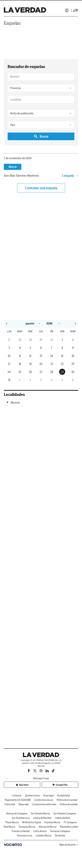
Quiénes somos (32, 795)
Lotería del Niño (62, 817)
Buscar (44, 136)
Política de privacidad (67, 799)
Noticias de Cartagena (16, 813)
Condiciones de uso (43, 799)
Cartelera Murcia (43, 835)
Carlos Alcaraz (40, 831)
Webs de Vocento (67, 844)
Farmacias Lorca (24, 835)
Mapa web (23, 804)
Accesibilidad (63, 795)
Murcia (13, 167)
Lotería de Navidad (42, 817)
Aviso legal (48, 795)
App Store (23, 784)
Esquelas (12, 23)
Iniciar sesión (66, 10)
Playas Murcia (12, 822)
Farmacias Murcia (27, 826)
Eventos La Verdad (21, 831)
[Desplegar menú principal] (75, 10)
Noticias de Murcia (47, 826)
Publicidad (10, 804)
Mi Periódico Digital (31, 822)
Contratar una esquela (41, 188)
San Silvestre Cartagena (64, 813)
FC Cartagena (70, 822)
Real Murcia (9, 826)
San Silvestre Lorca (21, 817)
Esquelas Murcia (52, 822)
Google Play (62, 784)
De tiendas (60, 835)
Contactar (17, 795)
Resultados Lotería (69, 826)
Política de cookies (69, 804)
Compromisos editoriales (44, 804)
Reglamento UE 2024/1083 (18, 799)
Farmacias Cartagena (60, 831)
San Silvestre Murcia (40, 813)
